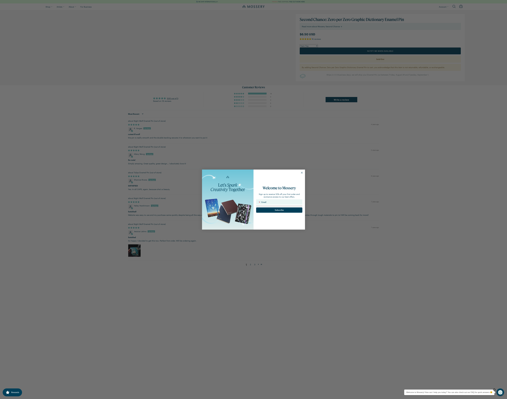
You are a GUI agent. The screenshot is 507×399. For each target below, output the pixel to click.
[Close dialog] (302, 173)
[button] (500, 392)
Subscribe (279, 210)
